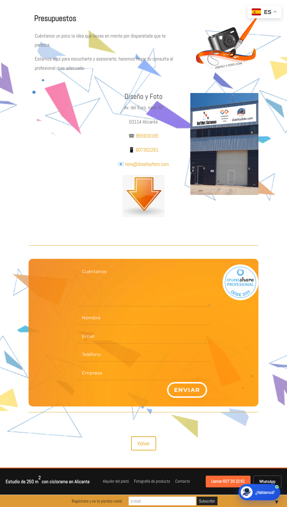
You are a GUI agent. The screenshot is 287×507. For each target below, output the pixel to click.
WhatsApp (267, 481)
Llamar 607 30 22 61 (228, 481)
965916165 (147, 135)
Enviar (187, 390)
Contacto (182, 481)
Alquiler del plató (116, 481)
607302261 (147, 149)
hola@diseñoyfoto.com (147, 164)
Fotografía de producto (152, 481)
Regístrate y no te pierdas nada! (97, 501)
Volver (143, 443)
